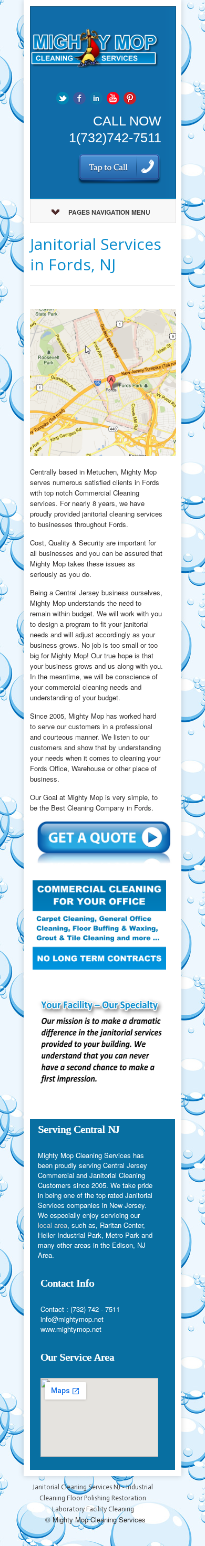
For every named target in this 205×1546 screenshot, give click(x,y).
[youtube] (113, 97)
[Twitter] (62, 97)
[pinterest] (130, 97)
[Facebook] (79, 97)
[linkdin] (96, 97)
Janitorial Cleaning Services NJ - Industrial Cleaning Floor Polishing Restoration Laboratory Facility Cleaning (93, 1498)
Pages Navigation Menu (109, 212)
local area (52, 1225)
